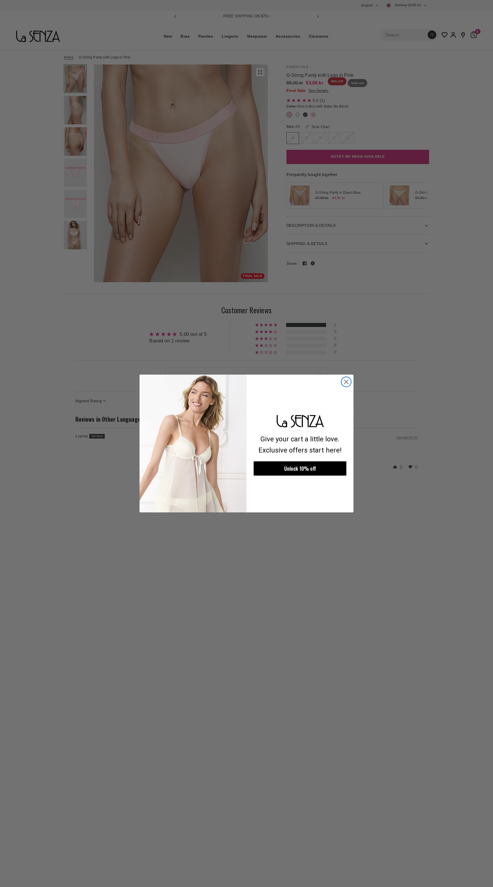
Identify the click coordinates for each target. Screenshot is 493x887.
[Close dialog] (346, 382)
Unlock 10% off (300, 468)
